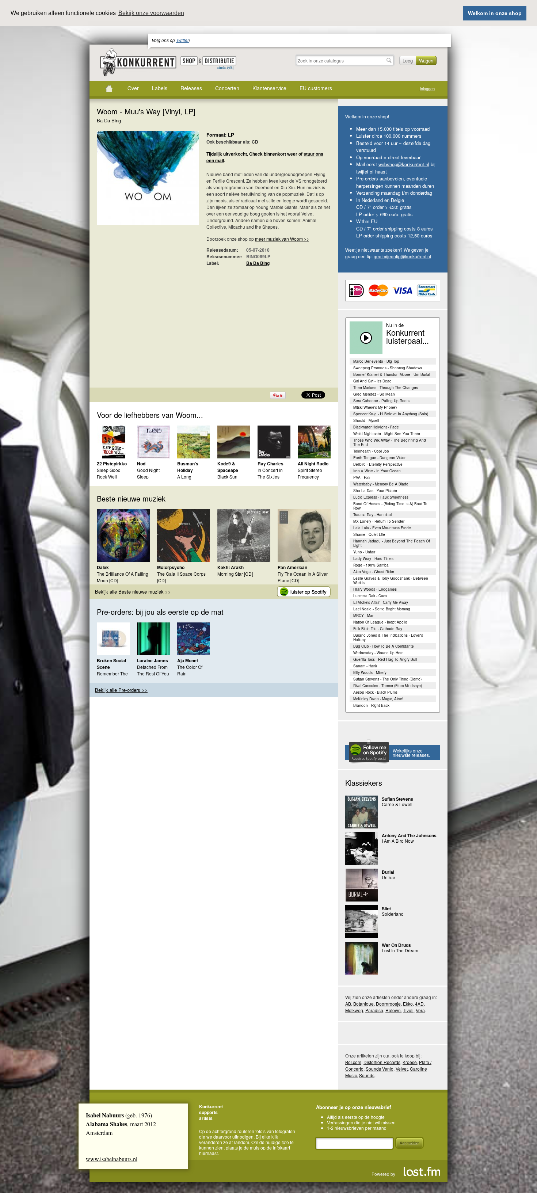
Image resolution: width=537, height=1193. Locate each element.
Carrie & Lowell (397, 804)
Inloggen (427, 89)
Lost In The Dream (400, 950)
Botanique (363, 1003)
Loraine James (152, 660)
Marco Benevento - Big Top (376, 361)
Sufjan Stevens (397, 799)
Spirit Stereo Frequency (310, 473)
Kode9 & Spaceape (227, 466)
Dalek (103, 567)
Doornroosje (388, 1003)
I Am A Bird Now (398, 841)
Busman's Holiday (187, 466)
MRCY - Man (363, 615)
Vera (420, 1010)
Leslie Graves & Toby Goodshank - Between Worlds (390, 580)
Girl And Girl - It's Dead (372, 381)
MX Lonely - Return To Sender (378, 521)
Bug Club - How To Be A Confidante (383, 646)
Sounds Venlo (379, 1069)
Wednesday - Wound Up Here (378, 652)
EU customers (316, 88)
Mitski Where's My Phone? (375, 407)
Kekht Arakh (230, 567)
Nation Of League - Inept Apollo (380, 622)
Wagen (426, 60)
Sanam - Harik (365, 665)
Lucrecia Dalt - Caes (370, 595)
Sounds (366, 1075)
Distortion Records (381, 1062)
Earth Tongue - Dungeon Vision (380, 457)
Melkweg (354, 1010)
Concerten (227, 88)
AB (348, 1003)
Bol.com (353, 1062)
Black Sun (227, 476)
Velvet (402, 1069)
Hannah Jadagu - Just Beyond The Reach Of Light (391, 543)
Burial (388, 872)
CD (255, 141)
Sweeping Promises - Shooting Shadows (387, 367)
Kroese (410, 1062)
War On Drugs (396, 945)
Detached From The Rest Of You (153, 670)
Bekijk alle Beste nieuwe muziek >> (133, 591)
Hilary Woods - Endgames (375, 589)
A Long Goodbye (186, 479)
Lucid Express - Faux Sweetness (380, 497)
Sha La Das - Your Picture (375, 490)
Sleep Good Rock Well (109, 473)
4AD (419, 1003)
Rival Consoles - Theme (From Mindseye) (387, 685)
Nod (141, 463)
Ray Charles (270, 463)
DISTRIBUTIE (219, 63)
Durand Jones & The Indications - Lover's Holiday (388, 637)
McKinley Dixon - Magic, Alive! (378, 698)
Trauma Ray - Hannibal (372, 514)
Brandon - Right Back (371, 705)
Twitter (182, 40)
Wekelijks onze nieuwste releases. (411, 752)
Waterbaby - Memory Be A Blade (380, 484)
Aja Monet (187, 660)
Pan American (292, 567)
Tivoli (408, 1010)
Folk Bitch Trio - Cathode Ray (377, 628)
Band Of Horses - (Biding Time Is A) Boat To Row (390, 506)
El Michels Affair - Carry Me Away (380, 602)
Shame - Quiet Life (369, 534)
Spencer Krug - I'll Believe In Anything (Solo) (390, 413)
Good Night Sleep (148, 473)
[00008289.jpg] (137, 181)
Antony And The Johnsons (409, 835)
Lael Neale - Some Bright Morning (381, 608)
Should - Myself (366, 420)
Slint (386, 908)
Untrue (388, 877)
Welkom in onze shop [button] (495, 13)
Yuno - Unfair (364, 551)
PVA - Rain (362, 477)
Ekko (408, 1003)
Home (109, 88)
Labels (159, 88)
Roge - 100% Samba (371, 565)
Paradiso (374, 1010)
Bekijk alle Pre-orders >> (121, 689)
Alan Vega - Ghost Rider (373, 571)
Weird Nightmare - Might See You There (386, 433)
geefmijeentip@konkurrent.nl (402, 256)
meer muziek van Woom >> (282, 239)
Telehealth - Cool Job (371, 451)
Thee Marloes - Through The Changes (385, 387)
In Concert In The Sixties (270, 473)
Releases (191, 88)
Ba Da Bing (109, 120)
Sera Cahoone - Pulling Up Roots (381, 400)
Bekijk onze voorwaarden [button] (151, 13)
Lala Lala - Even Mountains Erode (382, 527)
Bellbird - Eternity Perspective (378, 464)
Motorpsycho (170, 567)
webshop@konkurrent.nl (403, 164)
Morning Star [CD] (235, 574)
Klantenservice (269, 88)
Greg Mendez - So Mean (374, 394)
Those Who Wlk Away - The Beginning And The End (389, 442)
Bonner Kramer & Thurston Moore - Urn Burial (391, 374)
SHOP (189, 60)
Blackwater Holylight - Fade (376, 427)
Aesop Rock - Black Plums (375, 692)
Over (133, 88)
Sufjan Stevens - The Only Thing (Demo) (387, 679)
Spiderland (393, 914)
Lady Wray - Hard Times (373, 558)
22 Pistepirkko (112, 463)
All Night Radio (313, 463)
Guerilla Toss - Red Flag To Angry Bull (385, 659)
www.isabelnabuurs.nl (111, 1159)
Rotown (393, 1010)
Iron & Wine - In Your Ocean (377, 470)
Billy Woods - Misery (369, 672)
